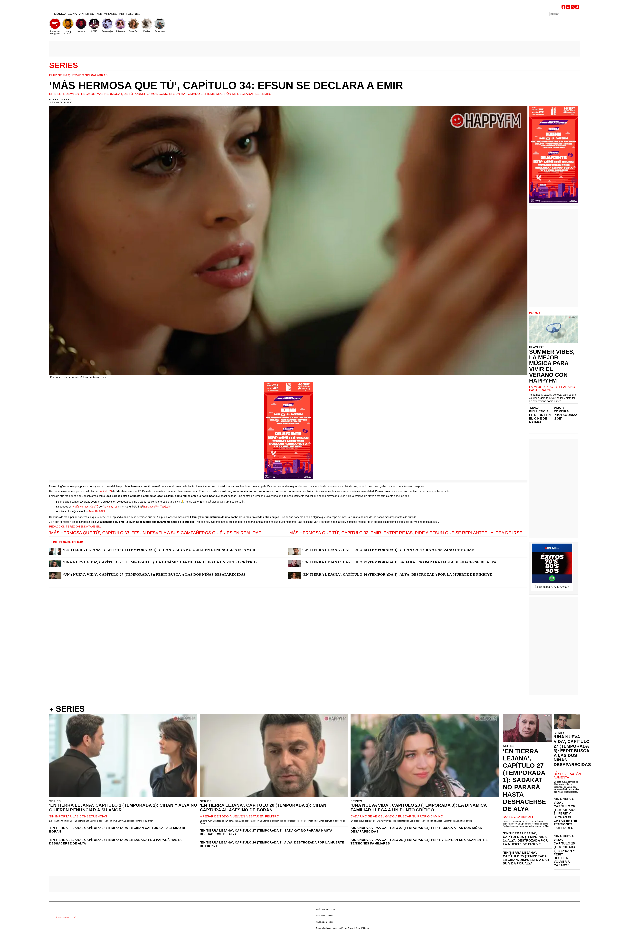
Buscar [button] (578, 13)
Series (63, 65)
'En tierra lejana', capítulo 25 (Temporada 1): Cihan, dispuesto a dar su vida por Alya (526, 858)
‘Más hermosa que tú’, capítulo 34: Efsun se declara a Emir (226, 85)
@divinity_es (109, 506)
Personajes (129, 13)
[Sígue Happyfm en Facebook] (563, 8)
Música (60, 13)
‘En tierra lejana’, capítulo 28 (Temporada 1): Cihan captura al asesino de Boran (388, 550)
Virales (110, 13)
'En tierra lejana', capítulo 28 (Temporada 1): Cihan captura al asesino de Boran (117, 829)
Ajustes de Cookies (324, 922)
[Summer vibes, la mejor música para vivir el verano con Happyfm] (553, 329)
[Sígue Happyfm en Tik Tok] (577, 8)
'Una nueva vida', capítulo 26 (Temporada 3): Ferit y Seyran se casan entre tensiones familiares (419, 841)
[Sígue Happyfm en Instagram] (568, 8)
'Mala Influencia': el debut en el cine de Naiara (540, 415)
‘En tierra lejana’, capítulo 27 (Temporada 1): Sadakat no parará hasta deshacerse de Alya (399, 562)
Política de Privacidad (325, 909)
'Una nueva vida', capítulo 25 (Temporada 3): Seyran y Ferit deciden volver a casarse (564, 850)
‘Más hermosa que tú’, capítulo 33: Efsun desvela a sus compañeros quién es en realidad (155, 532)
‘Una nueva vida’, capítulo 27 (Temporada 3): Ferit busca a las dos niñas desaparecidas (154, 574)
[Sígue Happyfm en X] (573, 8)
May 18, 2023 (97, 511)
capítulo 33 (105, 491)
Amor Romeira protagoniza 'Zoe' (565, 413)
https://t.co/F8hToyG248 (157, 506)
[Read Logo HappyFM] (67, 7)
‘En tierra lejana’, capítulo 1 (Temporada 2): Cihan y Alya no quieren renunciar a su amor (159, 550)
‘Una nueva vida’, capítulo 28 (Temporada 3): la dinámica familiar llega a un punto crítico (160, 562)
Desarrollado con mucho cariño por (342, 928)
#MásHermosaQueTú (85, 506)
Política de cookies (324, 916)
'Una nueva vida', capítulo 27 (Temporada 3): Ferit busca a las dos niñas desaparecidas (416, 829)
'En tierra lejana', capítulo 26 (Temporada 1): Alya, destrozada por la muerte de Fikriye (272, 844)
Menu (50, 14)
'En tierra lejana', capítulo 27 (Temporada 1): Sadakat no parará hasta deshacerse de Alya (115, 841)
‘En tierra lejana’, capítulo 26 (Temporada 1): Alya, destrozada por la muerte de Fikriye (397, 574)
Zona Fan (76, 13)
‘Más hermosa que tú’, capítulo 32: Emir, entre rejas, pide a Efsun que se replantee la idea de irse (405, 532)
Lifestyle (93, 13)
